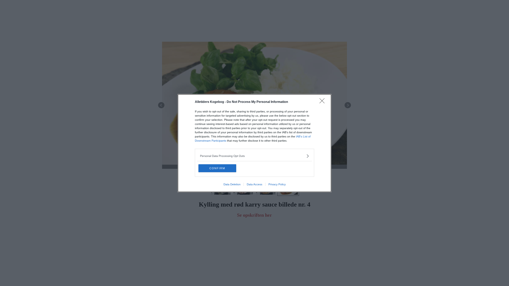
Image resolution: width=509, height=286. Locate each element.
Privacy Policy (277, 184)
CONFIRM (217, 168)
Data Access (254, 184)
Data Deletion (232, 184)
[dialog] (254, 143)
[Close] (323, 102)
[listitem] (254, 156)
